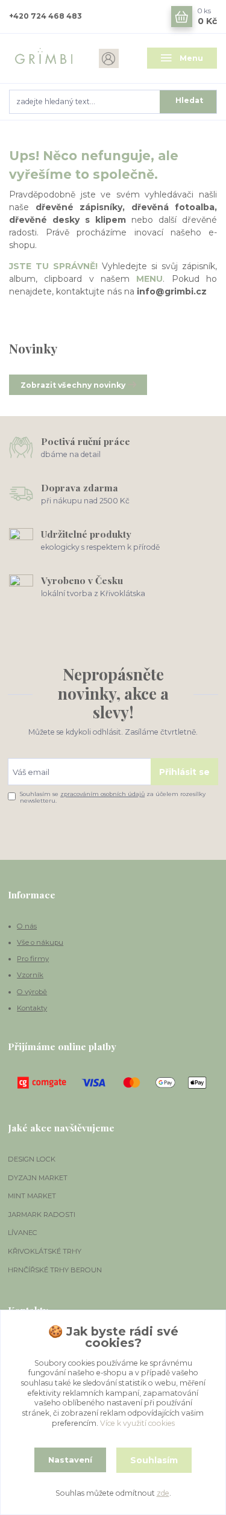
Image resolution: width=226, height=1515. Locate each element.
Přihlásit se (184, 772)
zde (163, 1493)
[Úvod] (44, 58)
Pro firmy (33, 958)
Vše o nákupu (40, 942)
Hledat (189, 100)
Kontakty (32, 1008)
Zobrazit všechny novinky (72, 385)
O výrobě (32, 992)
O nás (27, 926)
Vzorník (30, 975)
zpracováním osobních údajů (102, 794)
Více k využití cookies (137, 1423)
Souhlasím (154, 1460)
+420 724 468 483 (45, 15)
